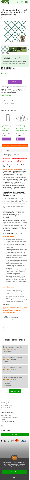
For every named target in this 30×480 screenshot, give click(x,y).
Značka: (4, 19)
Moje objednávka (5, 426)
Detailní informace (5, 96)
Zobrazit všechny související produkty (15, 146)
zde (14, 468)
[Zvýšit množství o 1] (7, 81)
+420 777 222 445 (7, 408)
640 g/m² (11, 332)
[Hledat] (17, 2)
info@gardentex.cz (8, 403)
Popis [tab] (3, 151)
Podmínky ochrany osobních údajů (9, 417)
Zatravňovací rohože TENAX (16, 320)
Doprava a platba (5, 424)
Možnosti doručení (21, 77)
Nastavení (14, 477)
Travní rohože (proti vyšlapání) (17, 326)
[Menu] (26, 2)
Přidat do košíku (16, 82)
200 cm (10, 328)
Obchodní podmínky (6, 415)
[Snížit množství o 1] (7, 83)
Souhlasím (15, 472)
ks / (15, 434)
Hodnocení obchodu (15, 339)
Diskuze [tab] (8, 151)
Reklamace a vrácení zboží (7, 422)
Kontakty (3, 419)
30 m (10, 330)
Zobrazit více (15, 391)
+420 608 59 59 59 (7, 405)
